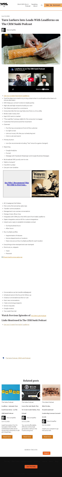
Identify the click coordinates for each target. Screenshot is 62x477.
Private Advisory (27, 461)
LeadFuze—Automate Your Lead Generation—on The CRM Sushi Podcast (10, 409)
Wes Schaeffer (11, 30)
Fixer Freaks (16, 461)
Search (46, 453)
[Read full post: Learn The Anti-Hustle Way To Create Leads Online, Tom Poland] (31, 392)
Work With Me (22, 4)
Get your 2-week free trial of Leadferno (16, 96)
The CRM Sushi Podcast (38, 315)
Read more (7, 437)
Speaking (34, 4)
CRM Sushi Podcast (24, 358)
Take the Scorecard (53, 5)
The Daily (7, 461)
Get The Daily (31, 466)
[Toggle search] (41, 5)
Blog (56, 461)
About (35, 6)
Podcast (27, 6)
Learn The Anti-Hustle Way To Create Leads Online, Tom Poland (31, 409)
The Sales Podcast (11, 358)
